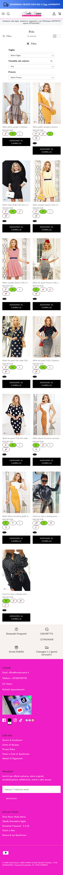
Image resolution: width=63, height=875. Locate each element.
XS (36, 522)
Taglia (11, 50)
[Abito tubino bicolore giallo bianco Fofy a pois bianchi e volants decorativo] (16, 492)
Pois (12, 66)
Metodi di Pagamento (12, 758)
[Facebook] (4, 720)
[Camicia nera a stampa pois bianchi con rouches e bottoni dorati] (47, 492)
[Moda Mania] (31, 13)
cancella (51, 61)
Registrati (11, 798)
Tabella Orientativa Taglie (14, 821)
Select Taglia (16, 55)
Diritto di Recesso (10, 744)
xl (36, 137)
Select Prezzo (16, 77)
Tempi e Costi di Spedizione (15, 754)
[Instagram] (15, 720)
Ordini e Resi (8, 830)
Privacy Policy (8, 749)
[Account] (53, 14)
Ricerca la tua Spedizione (14, 835)
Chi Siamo (7, 683)
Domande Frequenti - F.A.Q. (16, 826)
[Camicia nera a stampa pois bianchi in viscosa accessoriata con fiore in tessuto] (16, 570)
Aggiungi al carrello (16, 142)
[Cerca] (9, 14)
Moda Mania (14, 862)
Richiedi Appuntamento (13, 689)
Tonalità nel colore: (18, 61)
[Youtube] (9, 722)
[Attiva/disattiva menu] (3, 14)
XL (6, 215)
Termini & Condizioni (12, 740)
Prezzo (12, 72)
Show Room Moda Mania (14, 816)
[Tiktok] (20, 720)
